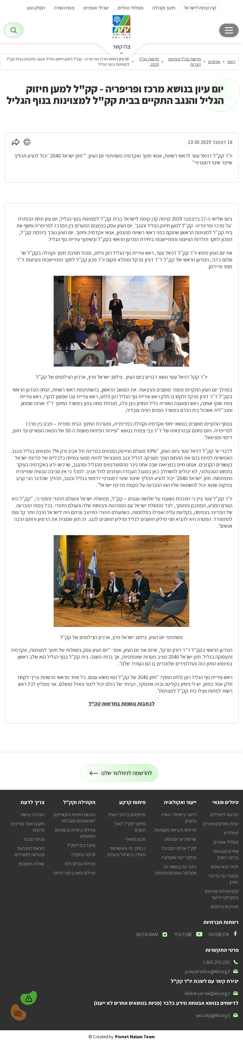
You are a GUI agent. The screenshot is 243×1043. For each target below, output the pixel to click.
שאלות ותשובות (31, 864)
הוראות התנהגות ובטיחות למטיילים (29, 851)
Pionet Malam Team (135, 1036)
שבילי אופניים (96, 7)
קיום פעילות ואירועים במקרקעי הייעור (222, 894)
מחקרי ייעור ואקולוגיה (178, 857)
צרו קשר (122, 46)
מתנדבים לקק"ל (81, 845)
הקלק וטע (36, 7)
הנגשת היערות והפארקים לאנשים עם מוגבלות (74, 817)
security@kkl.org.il (217, 1015)
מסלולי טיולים (130, 7)
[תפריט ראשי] (229, 30)
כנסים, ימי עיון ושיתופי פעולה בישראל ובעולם (127, 851)
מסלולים (231, 833)
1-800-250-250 (221, 962)
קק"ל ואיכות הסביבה (178, 848)
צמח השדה (64, 7)
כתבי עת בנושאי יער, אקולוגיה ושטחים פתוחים (175, 870)
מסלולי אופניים (226, 842)
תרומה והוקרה (83, 854)
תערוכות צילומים (225, 907)
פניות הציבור (33, 839)
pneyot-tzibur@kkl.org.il (212, 971)
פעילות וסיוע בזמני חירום (74, 873)
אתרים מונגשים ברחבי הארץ (226, 854)
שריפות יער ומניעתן (180, 839)
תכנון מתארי (135, 839)
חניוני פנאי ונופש (225, 867)
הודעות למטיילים (224, 814)
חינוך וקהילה (163, 7)
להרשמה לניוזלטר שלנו (126, 775)
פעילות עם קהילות (80, 864)
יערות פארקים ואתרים (221, 824)
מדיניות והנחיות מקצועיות (175, 830)
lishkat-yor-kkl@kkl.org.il (212, 993)
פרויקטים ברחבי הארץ (127, 814)
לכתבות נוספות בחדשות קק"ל (122, 703)
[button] (29, 997)
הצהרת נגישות (32, 814)
